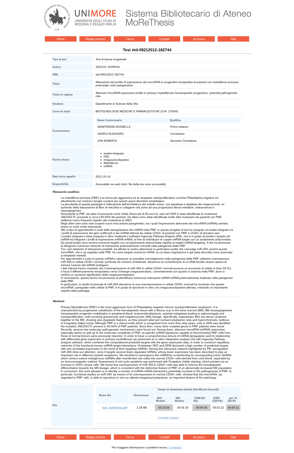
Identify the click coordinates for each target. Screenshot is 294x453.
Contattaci (175, 447)
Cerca (130, 39)
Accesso (199, 39)
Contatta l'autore (168, 417)
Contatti (164, 39)
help (233, 39)
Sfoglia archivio (95, 39)
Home (61, 39)
